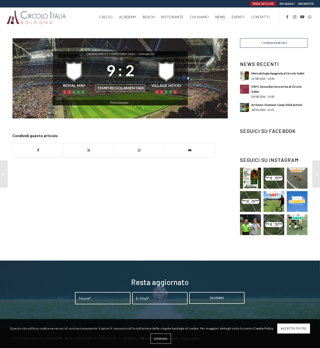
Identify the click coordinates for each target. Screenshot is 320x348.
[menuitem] (106, 16)
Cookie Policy (263, 328)
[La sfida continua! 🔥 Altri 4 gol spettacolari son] (250, 201)
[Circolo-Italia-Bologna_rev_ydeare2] (36, 16)
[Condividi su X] (89, 150)
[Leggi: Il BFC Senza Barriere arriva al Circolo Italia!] (244, 89)
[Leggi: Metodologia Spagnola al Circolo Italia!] (244, 75)
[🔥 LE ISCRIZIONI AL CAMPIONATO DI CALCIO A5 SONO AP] (297, 224)
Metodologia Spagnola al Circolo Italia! (277, 73)
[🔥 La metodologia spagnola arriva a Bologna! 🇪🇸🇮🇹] (250, 178)
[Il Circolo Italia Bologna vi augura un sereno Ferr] (297, 201)
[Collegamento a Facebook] (287, 16)
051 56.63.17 (287, 3)
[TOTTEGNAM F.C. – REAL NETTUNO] (4, 174)
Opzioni (160, 338)
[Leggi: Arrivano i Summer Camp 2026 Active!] (244, 107)
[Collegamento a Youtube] (302, 16)
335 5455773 (306, 3)
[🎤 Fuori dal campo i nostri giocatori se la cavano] (250, 224)
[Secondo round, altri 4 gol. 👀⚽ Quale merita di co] (274, 224)
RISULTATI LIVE (263, 3)
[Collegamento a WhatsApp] (310, 16)
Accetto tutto (293, 328)
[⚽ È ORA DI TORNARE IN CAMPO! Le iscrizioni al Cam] (274, 201)
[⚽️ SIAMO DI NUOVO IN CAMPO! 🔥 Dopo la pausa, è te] (297, 178)
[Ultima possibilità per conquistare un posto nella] (274, 178)
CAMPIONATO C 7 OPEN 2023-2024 (111, 54)
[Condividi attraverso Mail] (190, 150)
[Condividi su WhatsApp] (139, 150)
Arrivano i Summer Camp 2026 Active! (276, 105)
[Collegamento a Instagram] (294, 16)
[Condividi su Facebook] (38, 150)
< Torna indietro (274, 43)
